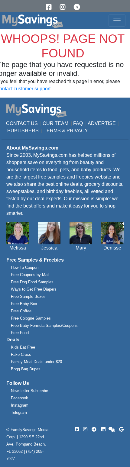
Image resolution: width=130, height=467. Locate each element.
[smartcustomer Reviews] (112, 429)
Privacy (77, 130)
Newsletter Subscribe (29, 390)
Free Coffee (21, 311)
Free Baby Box (24, 303)
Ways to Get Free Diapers (34, 289)
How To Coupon (24, 267)
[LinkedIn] (103, 429)
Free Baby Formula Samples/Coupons (44, 325)
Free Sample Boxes (28, 296)
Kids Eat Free (23, 347)
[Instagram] (64, 7)
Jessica (49, 247)
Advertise (102, 123)
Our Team (55, 123)
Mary (81, 247)
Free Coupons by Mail (30, 274)
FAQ (78, 123)
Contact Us (22, 123)
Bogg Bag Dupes (26, 369)
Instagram (19, 405)
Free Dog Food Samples (32, 282)
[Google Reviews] (120, 429)
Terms (52, 130)
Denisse (112, 247)
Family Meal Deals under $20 (36, 361)
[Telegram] (79, 7)
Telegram (19, 412)
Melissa (17, 247)
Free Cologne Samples (31, 318)
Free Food (20, 332)
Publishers (23, 130)
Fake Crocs (21, 354)
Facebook (19, 398)
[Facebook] (50, 7)
